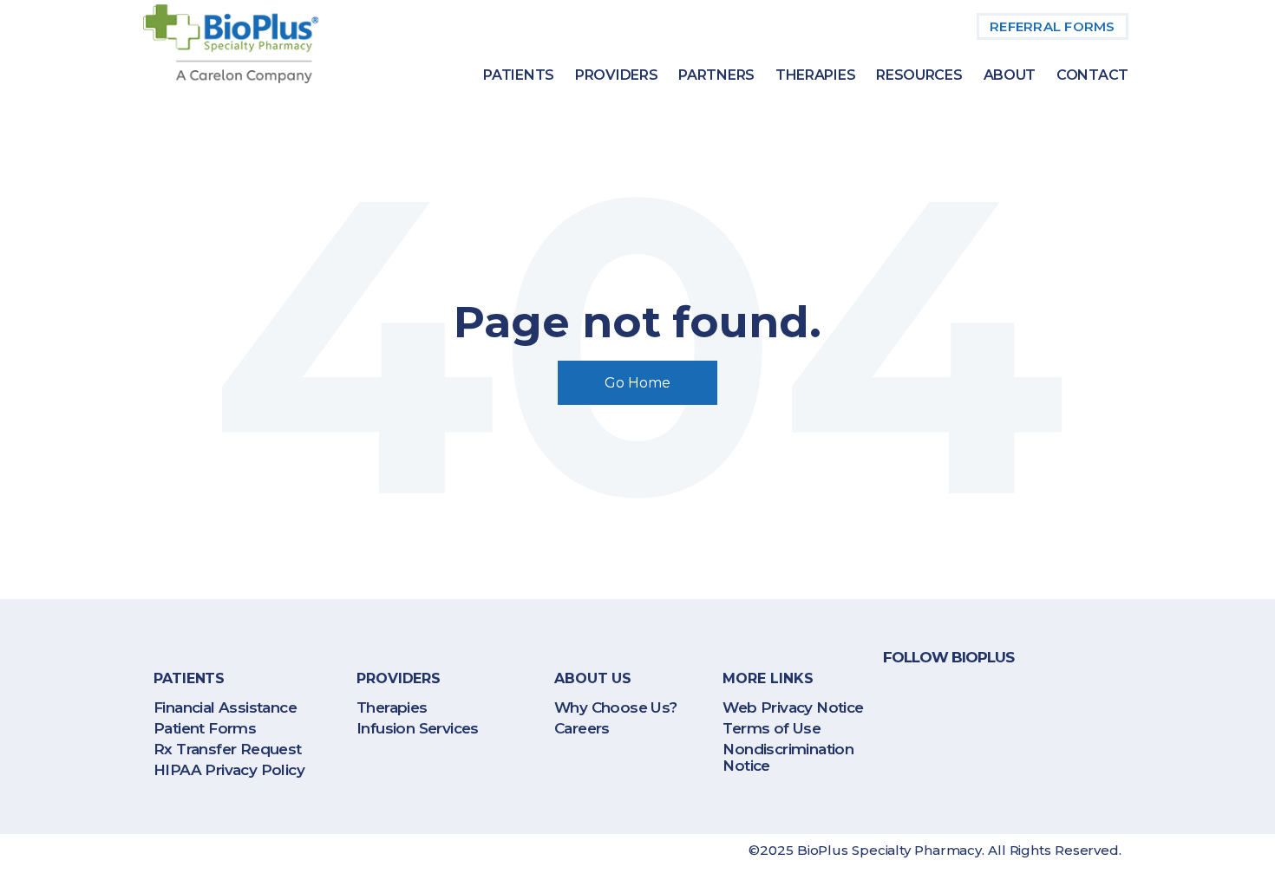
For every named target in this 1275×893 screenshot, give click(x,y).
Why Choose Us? (615, 707)
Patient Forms (205, 728)
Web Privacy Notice (792, 707)
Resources (919, 75)
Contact (1092, 75)
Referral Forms (1052, 26)
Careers (582, 728)
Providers (616, 75)
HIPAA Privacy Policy (229, 770)
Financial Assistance (225, 707)
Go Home (637, 383)
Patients (518, 75)
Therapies (815, 75)
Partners (716, 75)
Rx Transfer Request (228, 749)
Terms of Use (771, 728)
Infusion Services (417, 728)
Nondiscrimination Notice (787, 757)
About (1010, 75)
